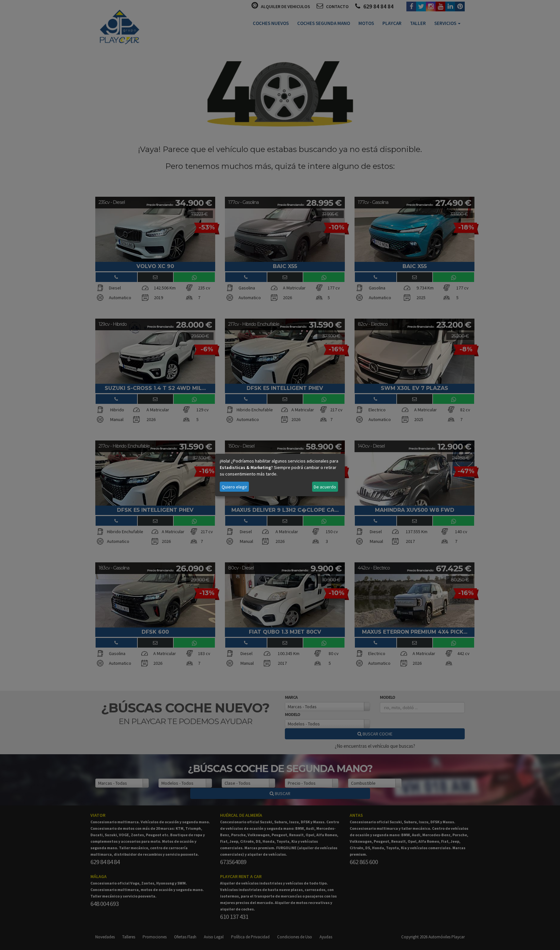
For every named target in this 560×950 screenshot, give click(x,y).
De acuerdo (325, 487)
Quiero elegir (234, 487)
